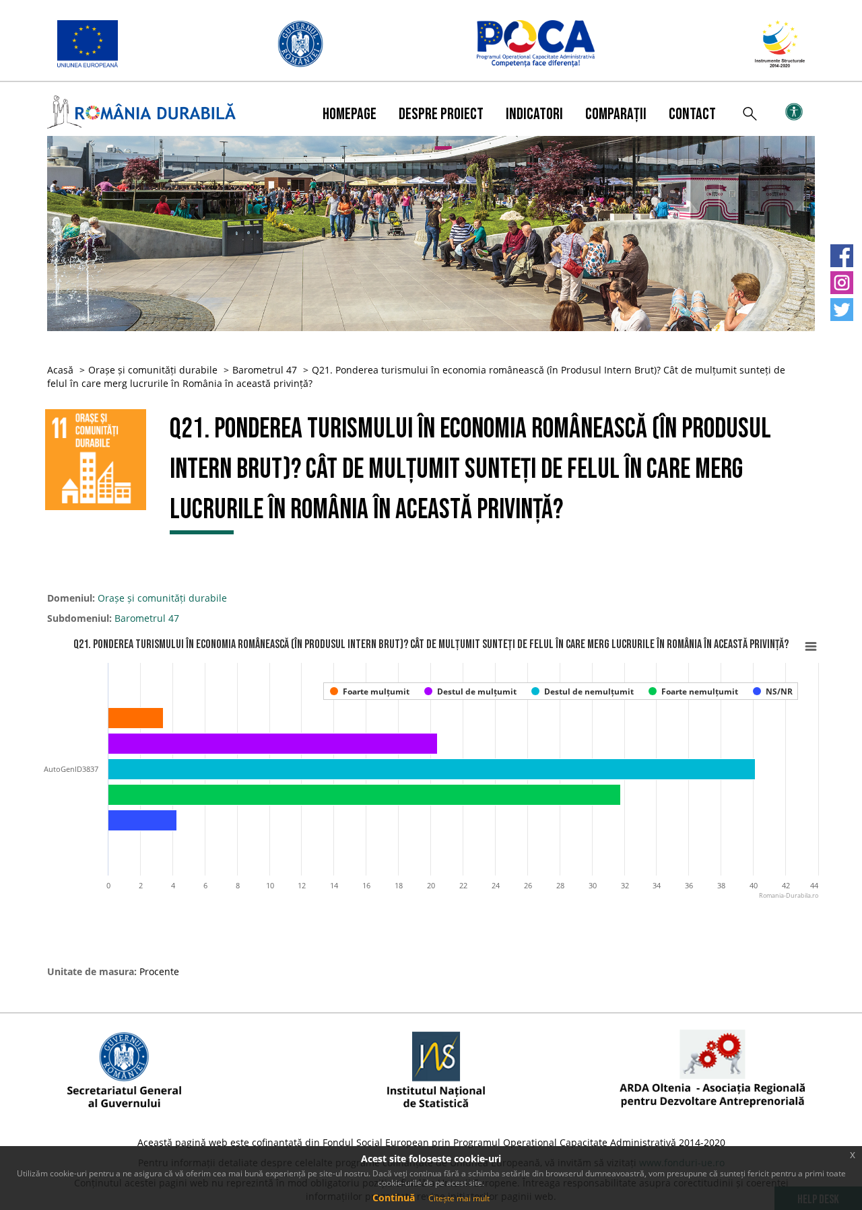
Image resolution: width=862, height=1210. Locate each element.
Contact (692, 114)
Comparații (615, 114)
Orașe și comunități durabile (153, 369)
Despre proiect (441, 114)
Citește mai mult (459, 1198)
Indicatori (534, 114)
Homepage (349, 114)
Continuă (393, 1197)
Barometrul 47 (264, 369)
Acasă (60, 369)
